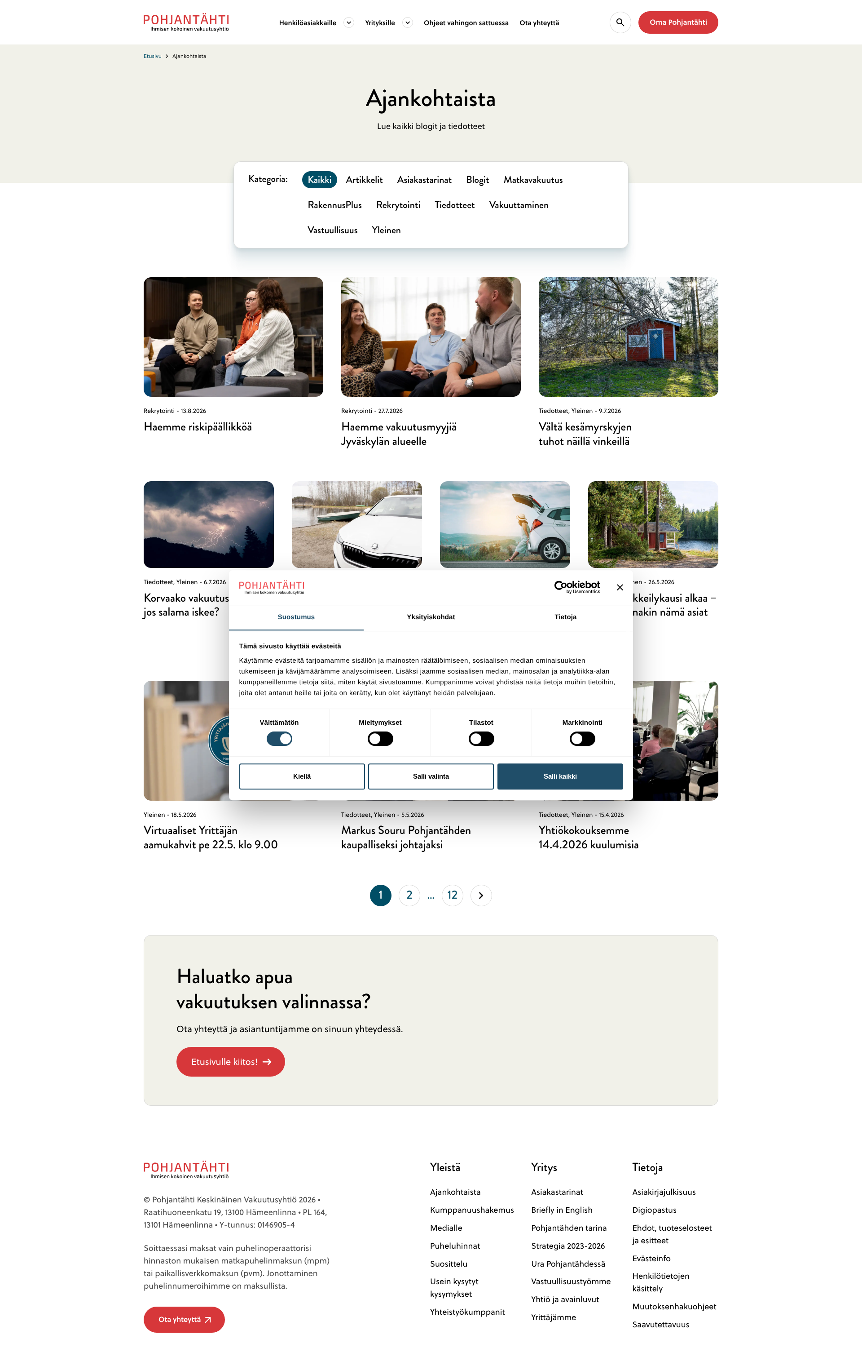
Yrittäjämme (553, 1317)
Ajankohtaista (455, 1191)
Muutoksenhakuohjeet (674, 1306)
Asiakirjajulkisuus (664, 1191)
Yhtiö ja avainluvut (565, 1299)
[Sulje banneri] (620, 587)
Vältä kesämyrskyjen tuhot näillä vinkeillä (585, 434)
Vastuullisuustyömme (571, 1281)
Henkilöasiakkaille (308, 22)
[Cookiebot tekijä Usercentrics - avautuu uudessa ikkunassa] (561, 587)
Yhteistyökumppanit (467, 1311)
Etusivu (153, 56)
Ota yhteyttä (539, 22)
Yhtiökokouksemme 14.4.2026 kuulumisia (589, 837)
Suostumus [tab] (296, 617)
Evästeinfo (651, 1258)
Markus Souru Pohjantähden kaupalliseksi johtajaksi (406, 837)
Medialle (446, 1227)
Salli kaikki (560, 776)
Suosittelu (448, 1263)
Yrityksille (380, 22)
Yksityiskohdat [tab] (431, 617)
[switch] (380, 736)
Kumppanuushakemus (472, 1209)
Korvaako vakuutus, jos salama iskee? (188, 605)
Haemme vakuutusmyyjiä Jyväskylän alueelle (399, 434)
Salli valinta (431, 776)
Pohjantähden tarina (569, 1227)
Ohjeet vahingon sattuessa (466, 22)
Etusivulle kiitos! (224, 1061)
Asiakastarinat (557, 1191)
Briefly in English (562, 1209)
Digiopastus (654, 1209)
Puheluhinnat (455, 1245)
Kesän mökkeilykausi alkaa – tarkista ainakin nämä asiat (652, 605)
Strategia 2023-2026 (568, 1245)
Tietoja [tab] (566, 617)
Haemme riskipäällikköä (198, 426)
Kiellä (302, 776)
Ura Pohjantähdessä (568, 1263)
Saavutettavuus (660, 1324)
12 (455, 896)
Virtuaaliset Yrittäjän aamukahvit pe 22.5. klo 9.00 (211, 837)
